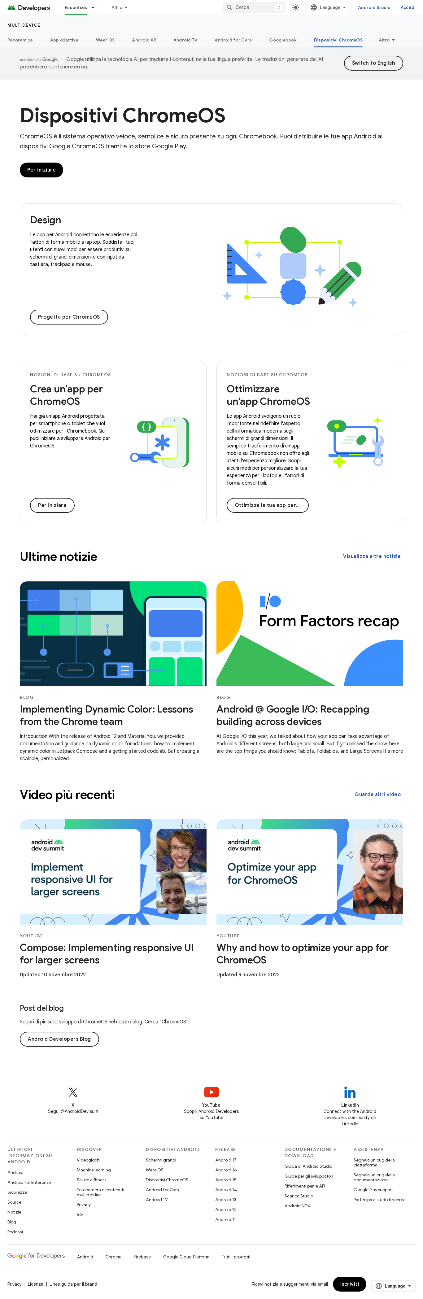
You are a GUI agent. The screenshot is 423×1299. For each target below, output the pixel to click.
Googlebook (283, 40)
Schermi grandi (161, 1160)
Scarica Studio (299, 1196)
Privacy (84, 1204)
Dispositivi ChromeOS (338, 40)
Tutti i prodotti (236, 1257)
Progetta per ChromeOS (69, 317)
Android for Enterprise (29, 1182)
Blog (11, 1222)
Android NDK (297, 1206)
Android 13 (225, 1199)
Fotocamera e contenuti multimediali (100, 1192)
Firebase (142, 1257)
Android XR (144, 40)
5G (80, 1214)
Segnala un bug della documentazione (374, 1177)
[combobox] (254, 7)
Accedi (408, 7)
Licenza (35, 1284)
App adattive (64, 40)
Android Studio (374, 7)
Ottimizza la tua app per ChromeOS (272, 505)
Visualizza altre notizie (372, 556)
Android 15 (226, 1180)
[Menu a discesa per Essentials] (95, 7)
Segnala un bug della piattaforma (374, 1162)
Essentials (76, 7)
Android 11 (225, 1219)
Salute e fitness (91, 1180)
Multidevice (24, 25)
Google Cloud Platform (186, 1257)
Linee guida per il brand (73, 1284)
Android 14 (226, 1189)
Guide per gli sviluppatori (309, 1176)
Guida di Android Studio (308, 1166)
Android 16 (226, 1170)
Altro (116, 7)
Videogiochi (88, 1160)
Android (15, 1172)
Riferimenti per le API (305, 1186)
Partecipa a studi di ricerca (380, 1199)
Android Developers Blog (59, 1039)
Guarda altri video (378, 794)
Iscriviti (349, 1284)
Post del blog (42, 1008)
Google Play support (373, 1189)
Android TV (185, 40)
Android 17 (226, 1160)
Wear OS (105, 40)
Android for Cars (233, 40)
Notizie (14, 1212)
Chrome (113, 1257)
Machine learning (94, 1170)
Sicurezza (17, 1192)
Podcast (15, 1232)
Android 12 (226, 1209)
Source (14, 1202)
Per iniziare (41, 170)
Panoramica (20, 40)
